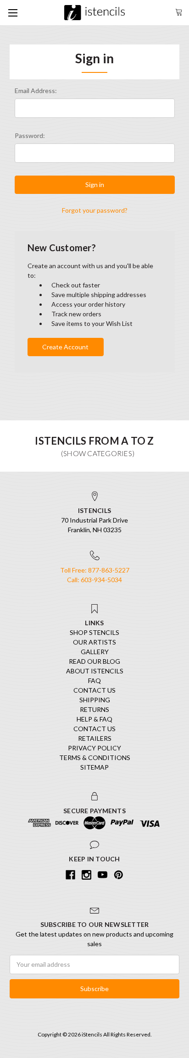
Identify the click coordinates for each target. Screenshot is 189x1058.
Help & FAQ (94, 719)
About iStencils (94, 671)
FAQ (94, 680)
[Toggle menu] (12, 12)
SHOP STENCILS (94, 632)
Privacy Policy (94, 748)
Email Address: (36, 90)
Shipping (94, 700)
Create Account (65, 347)
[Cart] (179, 11)
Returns (94, 709)
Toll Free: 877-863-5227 (94, 570)
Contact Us (94, 690)
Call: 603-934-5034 (94, 580)
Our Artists (94, 642)
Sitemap (94, 767)
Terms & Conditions (94, 757)
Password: (30, 135)
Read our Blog (94, 661)
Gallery (95, 652)
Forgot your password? (95, 210)
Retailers (94, 738)
